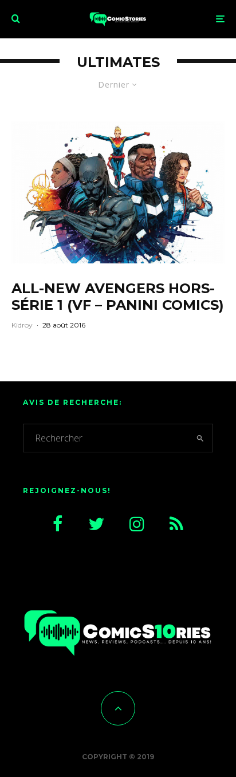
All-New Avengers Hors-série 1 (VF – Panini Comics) (117, 297)
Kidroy (22, 325)
